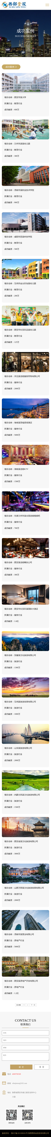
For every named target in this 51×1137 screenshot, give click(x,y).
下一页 (33, 1005)
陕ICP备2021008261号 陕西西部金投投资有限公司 (30, 1133)
